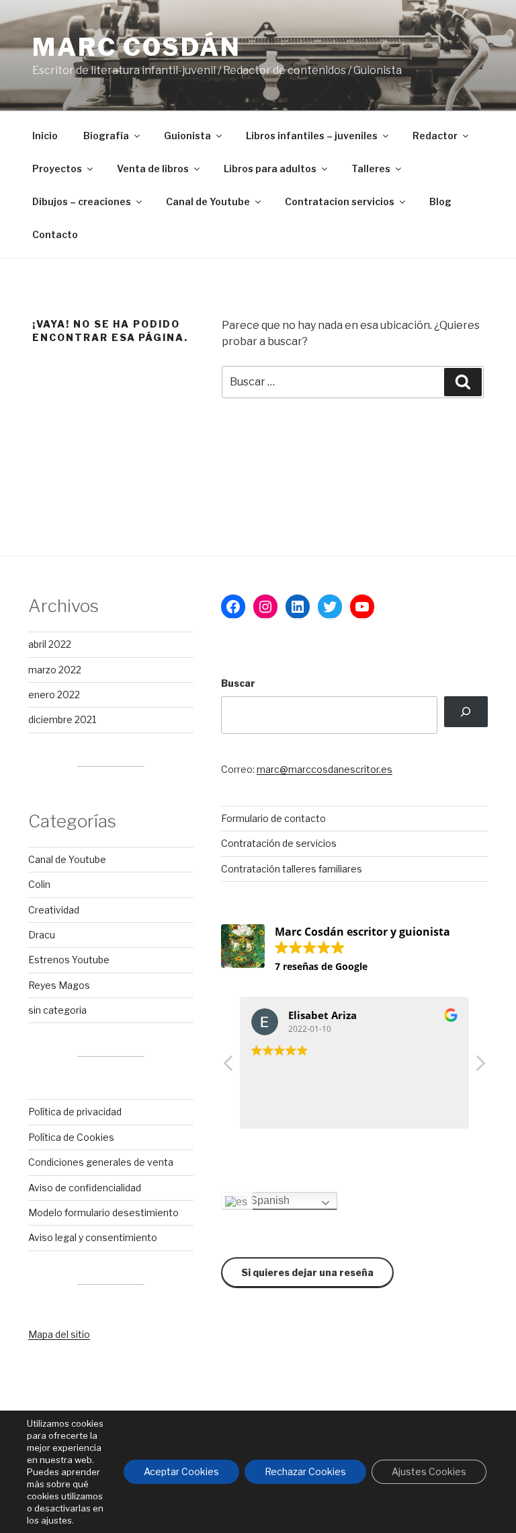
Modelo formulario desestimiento (103, 1212)
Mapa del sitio (59, 1334)
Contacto (55, 234)
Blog (440, 201)
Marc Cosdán (136, 47)
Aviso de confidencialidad (84, 1187)
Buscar (238, 683)
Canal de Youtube (208, 201)
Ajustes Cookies (429, 1471)
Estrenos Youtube (69, 959)
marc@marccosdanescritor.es (324, 769)
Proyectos (57, 168)
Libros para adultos (270, 168)
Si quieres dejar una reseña (307, 1272)
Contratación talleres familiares (291, 868)
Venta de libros (153, 168)
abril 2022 (49, 644)
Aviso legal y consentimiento (92, 1237)
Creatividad (53, 909)
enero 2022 (54, 694)
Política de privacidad (75, 1111)
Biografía (106, 135)
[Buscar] (466, 712)
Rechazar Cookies (305, 1471)
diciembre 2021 (62, 719)
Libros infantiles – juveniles (312, 135)
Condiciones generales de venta (100, 1162)
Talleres (370, 168)
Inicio (45, 135)
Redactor (435, 135)
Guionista (187, 135)
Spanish (268, 1200)
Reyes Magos (59, 985)
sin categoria (57, 1010)
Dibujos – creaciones (81, 201)
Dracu (41, 934)
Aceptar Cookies (181, 1471)
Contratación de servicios (279, 843)
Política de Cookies (71, 1137)
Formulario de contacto (273, 818)
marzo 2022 (54, 669)
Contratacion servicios (339, 201)
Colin (39, 884)
